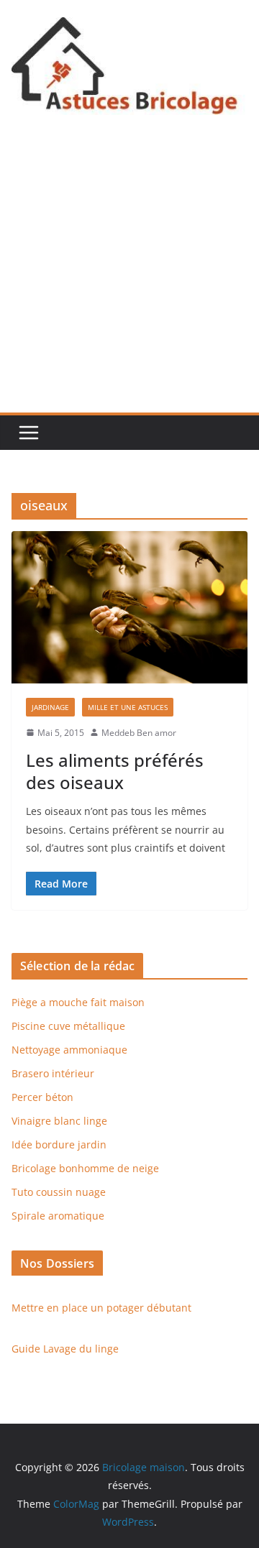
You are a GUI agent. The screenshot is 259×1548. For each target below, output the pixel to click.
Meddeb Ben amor (138, 733)
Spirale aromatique (58, 1215)
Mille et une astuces (128, 707)
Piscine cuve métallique (68, 1026)
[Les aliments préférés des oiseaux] (129, 607)
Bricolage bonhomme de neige (85, 1168)
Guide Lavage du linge (65, 1348)
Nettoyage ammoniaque (69, 1049)
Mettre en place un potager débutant (101, 1307)
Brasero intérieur (53, 1073)
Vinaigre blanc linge (59, 1121)
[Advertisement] (129, 276)
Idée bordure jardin (59, 1144)
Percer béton (42, 1097)
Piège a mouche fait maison (78, 1002)
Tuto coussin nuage (59, 1192)
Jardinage (50, 707)
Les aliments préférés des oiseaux (115, 771)
